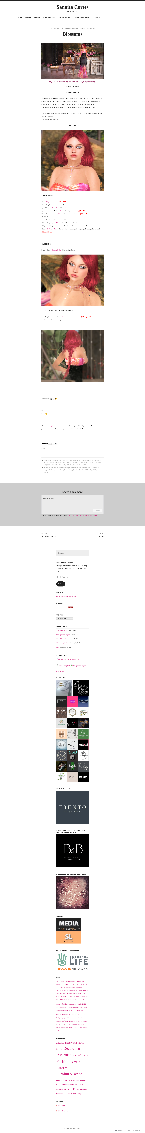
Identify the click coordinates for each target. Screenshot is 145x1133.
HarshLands (78, 999)
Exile (68, 996)
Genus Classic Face (89, 467)
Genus (54, 205)
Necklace (54, 465)
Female (52, 462)
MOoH (66, 1014)
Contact (98, 17)
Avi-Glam (55, 208)
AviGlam (71, 984)
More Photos (60, 671)
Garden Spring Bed (62, 630)
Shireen (101, 535)
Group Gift (72, 999)
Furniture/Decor (49, 17)
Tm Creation (82, 1024)
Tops (80, 1094)
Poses (76, 1089)
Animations (60, 1043)
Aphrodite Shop (72, 981)
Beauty (37, 17)
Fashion (28, 17)
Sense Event (61, 465)
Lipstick (74, 462)
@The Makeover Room (86, 211)
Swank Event (82, 1021)
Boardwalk (79, 984)
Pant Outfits (68, 1089)
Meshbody (84, 1085)
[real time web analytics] (64, 607)
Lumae (74, 1010)
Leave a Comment (87, 29)
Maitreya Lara (68, 1084)
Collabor (73, 987)
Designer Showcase (59, 460)
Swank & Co (56, 250)
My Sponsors (64, 17)
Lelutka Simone (63, 1010)
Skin (67, 465)
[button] (64, 688)
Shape (63, 1094)
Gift (57, 999)
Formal (69, 462)
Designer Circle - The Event (76, 990)
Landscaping (75, 1080)
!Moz (57, 981)
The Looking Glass (66, 1024)
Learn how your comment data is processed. (83, 515)
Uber (81, 1027)
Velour (84, 1027)
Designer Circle (67, 990)
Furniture (61, 1067)
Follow (60, 584)
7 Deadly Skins (57, 214)
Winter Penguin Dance (63, 643)
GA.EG (79, 996)
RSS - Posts (61, 1105)
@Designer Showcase (88, 317)
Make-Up (92, 462)
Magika (48, 202)
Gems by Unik (85, 996)
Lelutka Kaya (71, 1007)
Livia (62, 211)
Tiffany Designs (75, 1024)
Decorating (72, 1048)
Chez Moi (61, 987)
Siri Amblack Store (81, 1018)
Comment (97, 510)
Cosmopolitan (59, 990)
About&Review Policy (83, 17)
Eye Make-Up (85, 460)
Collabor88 (79, 987)
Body (50, 460)
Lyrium (78, 1010)
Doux (64, 993)
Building (59, 1049)
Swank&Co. (85, 470)
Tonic (58, 1027)
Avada (60, 220)
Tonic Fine (62, 1027)
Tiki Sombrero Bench (48, 535)
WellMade (58, 1030)
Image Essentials (71, 1004)
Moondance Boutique (77, 1014)
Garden (59, 1080)
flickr (53, 426)
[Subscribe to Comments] (56, 1111)
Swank (67, 1021)
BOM (85, 984)
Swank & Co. (77, 470)
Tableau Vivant (59, 1024)
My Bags (63, 1018)
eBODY (57, 996)
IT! (77, 1004)
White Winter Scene (62, 639)
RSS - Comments (63, 1111)
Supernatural (66, 317)
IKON (63, 1004)
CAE (57, 987)
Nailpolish (47, 465)
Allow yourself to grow (63, 635)
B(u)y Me (75, 984)
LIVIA (98, 467)
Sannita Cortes (73, 7)
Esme (57, 647)
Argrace (78, 981)
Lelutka (82, 1003)
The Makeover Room (79, 465)
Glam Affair (64, 999)
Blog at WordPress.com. (72, 1128)
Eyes (91, 460)
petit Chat (68, 1018)
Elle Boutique (63, 996)
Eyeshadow (97, 460)
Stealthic (57, 1021)
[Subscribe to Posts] (56, 1105)
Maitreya (54, 217)
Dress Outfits (70, 460)
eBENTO (83, 993)
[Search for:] (72, 553)
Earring (77, 460)
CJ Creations (67, 987)
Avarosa (58, 984)
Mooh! (70, 1014)
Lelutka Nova (78, 1007)
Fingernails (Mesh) (60, 462)
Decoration (63, 1055)
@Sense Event (85, 214)
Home (20, 17)
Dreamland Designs (73, 993)
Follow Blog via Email (64, 562)
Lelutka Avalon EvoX (61, 1007)
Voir (87, 1027)
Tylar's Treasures (76, 1027)
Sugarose (62, 1021)
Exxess (71, 996)
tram (67, 1027)
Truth (70, 1027)
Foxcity (75, 996)
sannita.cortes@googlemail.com (66, 596)
